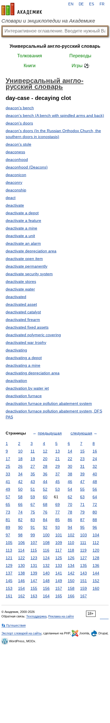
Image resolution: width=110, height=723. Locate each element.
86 (70, 519)
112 (96, 542)
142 (71, 573)
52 (45, 489)
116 (46, 550)
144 (96, 573)
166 (71, 596)
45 (57, 481)
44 (45, 481)
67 (32, 504)
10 (20, 451)
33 (8, 474)
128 (96, 558)
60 (45, 497)
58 (20, 497)
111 (83, 542)
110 (71, 542)
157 (58, 588)
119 (83, 550)
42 (20, 481)
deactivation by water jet (27, 388)
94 (70, 527)
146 (21, 580)
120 (96, 550)
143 (83, 573)
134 (71, 565)
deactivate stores (21, 281)
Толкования (29, 55)
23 (82, 458)
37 (57, 474)
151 (83, 580)
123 (33, 558)
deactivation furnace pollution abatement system (49, 403)
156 (46, 588)
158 (71, 588)
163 (33, 596)
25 (8, 466)
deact (11, 197)
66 (20, 504)
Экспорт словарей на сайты (21, 633)
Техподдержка (36, 616)
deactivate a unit (20, 235)
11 (32, 451)
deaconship (16, 190)
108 (46, 542)
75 (32, 512)
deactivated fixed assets (27, 327)
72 (95, 504)
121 (9, 558)
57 (8, 497)
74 (20, 512)
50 (20, 489)
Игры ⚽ (80, 65)
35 (32, 474)
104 (96, 535)
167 (83, 596)
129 (9, 565)
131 (33, 565)
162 (21, 596)
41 (8, 481)
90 (20, 527)
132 (46, 565)
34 (20, 474)
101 (58, 535)
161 (9, 596)
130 (21, 565)
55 (82, 489)
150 (71, 580)
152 (96, 580)
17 (8, 458)
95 (82, 527)
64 (95, 497)
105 (9, 542)
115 (33, 550)
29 (57, 466)
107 (33, 542)
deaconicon (16, 174)
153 (9, 588)
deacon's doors (19, 123)
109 (58, 542)
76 (45, 512)
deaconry (14, 182)
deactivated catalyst (23, 312)
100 (46, 535)
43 (32, 481)
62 (70, 497)
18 (20, 458)
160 (96, 588)
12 (45, 451)
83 (32, 519)
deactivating (16, 350)
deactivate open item (24, 258)
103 (83, 535)
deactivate (15, 205)
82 (20, 519)
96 (95, 527)
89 (8, 527)
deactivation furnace (24, 396)
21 (57, 458)
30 (70, 466)
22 (70, 458)
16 (95, 451)
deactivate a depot (22, 213)
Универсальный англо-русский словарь (55, 46)
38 (70, 474)
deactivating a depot (24, 357)
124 (46, 558)
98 (20, 535)
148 (46, 580)
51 (32, 489)
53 (57, 489)
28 (45, 466)
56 (95, 489)
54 (70, 489)
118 (71, 550)
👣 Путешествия (13, 625)
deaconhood (17, 159)
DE (81, 4)
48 (95, 481)
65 (8, 504)
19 (32, 458)
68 (45, 504)
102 (71, 535)
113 (9, 550)
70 (70, 504)
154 (21, 588)
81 (8, 519)
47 (82, 481)
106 (21, 542)
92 (45, 527)
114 (21, 550)
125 (58, 558)
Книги (30, 65)
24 (95, 458)
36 (45, 474)
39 (82, 474)
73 (8, 512)
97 (8, 535)
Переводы (80, 55)
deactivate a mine (21, 228)
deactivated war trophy (26, 342)
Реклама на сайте (61, 616)
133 (58, 565)
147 (33, 580)
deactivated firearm (23, 319)
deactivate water (20, 289)
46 (70, 481)
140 (46, 573)
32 (95, 466)
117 (58, 550)
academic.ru (21, 9)
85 (57, 519)
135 (83, 565)
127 (83, 558)
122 (21, 558)
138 (21, 573)
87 (82, 519)
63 (82, 497)
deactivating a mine (23, 365)
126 (71, 558)
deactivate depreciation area (31, 251)
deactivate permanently (26, 266)
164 (46, 596)
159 (83, 588)
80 (95, 512)
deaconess (15, 152)
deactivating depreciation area (33, 373)
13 (57, 451)
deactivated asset (21, 304)
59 (32, 497)
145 (9, 580)
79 (82, 512)
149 (58, 580)
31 (82, 466)
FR (102, 4)
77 (57, 512)
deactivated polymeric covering (33, 335)
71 (82, 504)
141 (58, 573)
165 (58, 596)
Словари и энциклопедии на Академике (48, 21)
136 (96, 565)
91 (32, 527)
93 (57, 527)
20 (45, 458)
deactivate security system (29, 274)
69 (57, 504)
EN (70, 4)
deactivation (16, 380)
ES (91, 4)
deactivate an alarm (23, 243)
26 (20, 466)
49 (8, 489)
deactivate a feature (23, 220)
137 (9, 573)
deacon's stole (18, 144)
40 (95, 474)
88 (95, 519)
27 (32, 466)
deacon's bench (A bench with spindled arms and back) (55, 115)
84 (45, 519)
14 (70, 451)
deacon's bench (20, 108)
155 (33, 588)
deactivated (16, 296)
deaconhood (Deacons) (27, 167)
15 (82, 451)
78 (70, 512)
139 (33, 573)
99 (32, 535)
